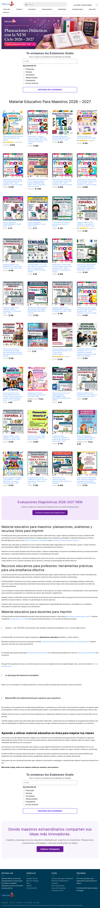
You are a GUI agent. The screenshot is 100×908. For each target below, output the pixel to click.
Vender (29, 886)
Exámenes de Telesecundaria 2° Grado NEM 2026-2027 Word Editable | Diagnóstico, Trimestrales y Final (86, 267)
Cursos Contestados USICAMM (35, 540)
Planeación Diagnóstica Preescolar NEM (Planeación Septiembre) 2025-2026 (86, 437)
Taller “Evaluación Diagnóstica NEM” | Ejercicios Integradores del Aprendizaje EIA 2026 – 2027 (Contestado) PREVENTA (86, 480)
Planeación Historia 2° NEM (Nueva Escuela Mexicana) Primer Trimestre (36, 437)
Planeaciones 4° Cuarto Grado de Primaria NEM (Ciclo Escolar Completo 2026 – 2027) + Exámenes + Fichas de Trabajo (62, 182)
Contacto (54, 883)
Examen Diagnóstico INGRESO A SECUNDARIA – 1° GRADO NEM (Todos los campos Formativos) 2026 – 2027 (12, 480)
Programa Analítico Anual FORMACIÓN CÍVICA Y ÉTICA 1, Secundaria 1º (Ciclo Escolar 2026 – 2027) (38, 480)
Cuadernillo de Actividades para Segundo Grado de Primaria (60, 224)
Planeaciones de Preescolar (37, 653)
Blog (28, 883)
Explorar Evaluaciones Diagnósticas (50, 513)
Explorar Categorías (50, 849)
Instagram (28, 902)
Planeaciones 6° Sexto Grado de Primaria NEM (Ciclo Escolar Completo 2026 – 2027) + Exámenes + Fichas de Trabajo (87, 310)
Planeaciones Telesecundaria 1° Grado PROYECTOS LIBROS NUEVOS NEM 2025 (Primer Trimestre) (38, 310)
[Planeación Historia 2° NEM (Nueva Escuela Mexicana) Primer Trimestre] (38, 422)
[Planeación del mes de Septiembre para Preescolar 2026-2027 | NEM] (38, 379)
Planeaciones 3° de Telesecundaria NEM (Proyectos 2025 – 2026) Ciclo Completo (62, 480)
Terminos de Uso (57, 890)
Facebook (4, 902)
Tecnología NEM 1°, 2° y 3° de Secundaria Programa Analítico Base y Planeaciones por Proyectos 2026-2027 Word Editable (37, 268)
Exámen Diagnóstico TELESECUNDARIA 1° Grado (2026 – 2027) (36, 224)
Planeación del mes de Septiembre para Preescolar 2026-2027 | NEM (37, 394)
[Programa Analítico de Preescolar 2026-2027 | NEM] (87, 122)
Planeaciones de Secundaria (52, 641)
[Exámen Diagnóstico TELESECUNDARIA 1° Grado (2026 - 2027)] (38, 208)
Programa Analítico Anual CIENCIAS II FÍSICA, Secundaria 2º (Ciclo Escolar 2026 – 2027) (12, 310)
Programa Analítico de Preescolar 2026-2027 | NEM (86, 137)
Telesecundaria (47, 9)
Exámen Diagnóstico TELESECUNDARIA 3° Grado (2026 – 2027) (12, 224)
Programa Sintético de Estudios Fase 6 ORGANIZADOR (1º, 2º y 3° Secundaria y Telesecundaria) (62, 351)
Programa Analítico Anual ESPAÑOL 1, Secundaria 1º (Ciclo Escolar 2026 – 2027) (85, 224)
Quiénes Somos (32, 878)
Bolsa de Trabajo (32, 881)
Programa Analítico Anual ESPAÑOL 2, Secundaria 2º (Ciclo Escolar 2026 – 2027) (11, 437)
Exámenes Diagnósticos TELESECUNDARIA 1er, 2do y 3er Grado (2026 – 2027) (61, 138)
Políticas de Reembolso (59, 881)
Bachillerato (62, 9)
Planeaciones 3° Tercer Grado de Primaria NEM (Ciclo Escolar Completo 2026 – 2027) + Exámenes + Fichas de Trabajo (87, 182)
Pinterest (19, 902)
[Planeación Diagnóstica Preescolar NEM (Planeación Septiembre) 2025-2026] (87, 422)
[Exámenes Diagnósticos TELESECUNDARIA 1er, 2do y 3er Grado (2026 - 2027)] (62, 122)
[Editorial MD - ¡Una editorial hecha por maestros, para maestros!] (8, 3)
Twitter (12, 902)
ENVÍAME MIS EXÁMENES (50, 90)
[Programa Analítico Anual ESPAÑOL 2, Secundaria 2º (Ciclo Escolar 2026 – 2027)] (13, 422)
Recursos (6, 12)
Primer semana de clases (36, 349)
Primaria (19, 9)
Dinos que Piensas (57, 886)
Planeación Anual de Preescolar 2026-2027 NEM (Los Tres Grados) (13, 138)
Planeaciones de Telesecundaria (76, 641)
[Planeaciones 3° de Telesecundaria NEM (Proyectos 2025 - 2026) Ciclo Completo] (62, 464)
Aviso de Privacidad (58, 888)
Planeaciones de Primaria (87, 653)
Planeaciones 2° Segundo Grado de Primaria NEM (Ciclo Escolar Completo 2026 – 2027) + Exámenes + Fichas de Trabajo (38, 139)
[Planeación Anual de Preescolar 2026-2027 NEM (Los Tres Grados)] (13, 122)
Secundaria (32, 9)
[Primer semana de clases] (38, 335)
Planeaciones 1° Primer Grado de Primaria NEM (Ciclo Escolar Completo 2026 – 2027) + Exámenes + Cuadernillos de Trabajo (62, 268)
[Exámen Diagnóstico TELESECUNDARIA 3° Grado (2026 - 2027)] (13, 208)
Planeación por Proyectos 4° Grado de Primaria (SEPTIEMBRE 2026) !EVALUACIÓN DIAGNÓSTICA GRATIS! (61, 396)
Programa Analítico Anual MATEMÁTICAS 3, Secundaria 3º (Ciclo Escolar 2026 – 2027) (62, 309)
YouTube (36, 902)
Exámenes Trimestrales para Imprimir (65, 540)
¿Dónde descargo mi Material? (62, 878)
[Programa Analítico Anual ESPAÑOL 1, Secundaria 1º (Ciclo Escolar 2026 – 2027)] (87, 208)
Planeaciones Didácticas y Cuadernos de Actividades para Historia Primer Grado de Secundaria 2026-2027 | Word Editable (12, 352)
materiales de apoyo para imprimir (79, 616)
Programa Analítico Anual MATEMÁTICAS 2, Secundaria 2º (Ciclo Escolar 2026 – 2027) (12, 266)
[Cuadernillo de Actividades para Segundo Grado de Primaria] (62, 208)
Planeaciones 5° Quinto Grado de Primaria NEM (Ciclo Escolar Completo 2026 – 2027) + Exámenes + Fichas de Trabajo (13, 182)
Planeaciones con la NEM (19, 619)
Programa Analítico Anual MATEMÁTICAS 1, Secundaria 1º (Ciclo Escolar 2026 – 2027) (87, 394)
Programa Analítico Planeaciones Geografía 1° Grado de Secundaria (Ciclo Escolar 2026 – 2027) (61, 438)
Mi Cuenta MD (31, 888)
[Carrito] (96, 5)
